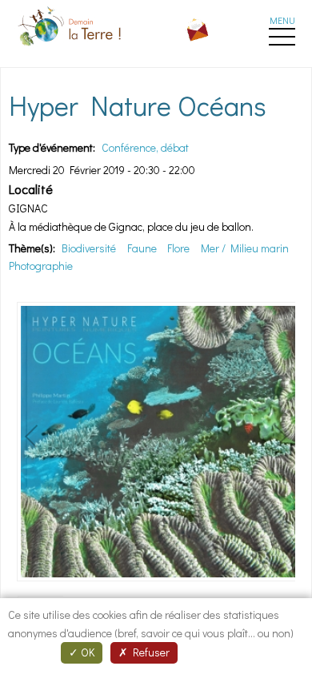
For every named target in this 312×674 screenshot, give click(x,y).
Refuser (149, 652)
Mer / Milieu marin (245, 248)
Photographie (41, 265)
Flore (178, 248)
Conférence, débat (145, 147)
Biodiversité (89, 248)
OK (86, 652)
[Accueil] (71, 48)
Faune (142, 248)
